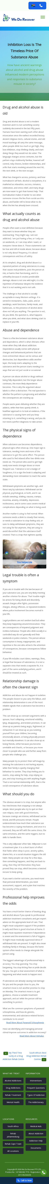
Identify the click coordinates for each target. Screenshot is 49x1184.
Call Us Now (26, 1180)
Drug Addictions (13, 1088)
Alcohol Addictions (13, 1080)
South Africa (13, 1126)
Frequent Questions (36, 1088)
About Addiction (36, 1133)
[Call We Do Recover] (41, 6)
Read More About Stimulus (32, 1036)
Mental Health (13, 1102)
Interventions (36, 1080)
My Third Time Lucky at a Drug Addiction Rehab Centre (13, 1055)
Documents (36, 1148)
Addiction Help (36, 1140)
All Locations (13, 1151)
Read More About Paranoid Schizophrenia (25, 1022)
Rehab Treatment (13, 1095)
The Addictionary (36, 1102)
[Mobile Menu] (43, 17)
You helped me (24, 562)
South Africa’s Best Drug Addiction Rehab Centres (36, 1055)
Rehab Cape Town (13, 1144)
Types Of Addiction (36, 1095)
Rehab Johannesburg (13, 1135)
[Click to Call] (44, 1172)
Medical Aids (36, 1126)
